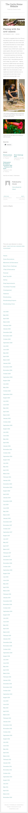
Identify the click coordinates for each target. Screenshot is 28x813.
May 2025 (5, 353)
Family (11, 175)
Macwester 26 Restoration (10, 262)
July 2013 (5, 701)
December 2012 (7, 725)
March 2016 (6, 590)
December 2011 (7, 766)
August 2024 (6, 380)
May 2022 (5, 439)
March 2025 (6, 360)
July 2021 (5, 463)
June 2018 (6, 508)
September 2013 (7, 694)
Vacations (6, 293)
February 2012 (7, 759)
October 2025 (7, 339)
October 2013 (6, 690)
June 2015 (6, 621)
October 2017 (6, 528)
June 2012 (6, 745)
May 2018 (5, 511)
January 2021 (6, 480)
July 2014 (5, 659)
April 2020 (6, 494)
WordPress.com (13, 808)
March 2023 (6, 415)
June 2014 (6, 663)
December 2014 (7, 642)
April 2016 (6, 587)
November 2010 (7, 797)
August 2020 (6, 491)
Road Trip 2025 (7, 276)
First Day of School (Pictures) (7, 198)
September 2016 (7, 570)
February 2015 (7, 635)
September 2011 (7, 776)
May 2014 (5, 666)
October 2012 (6, 732)
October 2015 (6, 608)
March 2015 (6, 632)
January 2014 (6, 680)
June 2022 (6, 435)
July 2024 (5, 384)
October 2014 (6, 649)
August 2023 (6, 398)
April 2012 (6, 752)
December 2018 (7, 501)
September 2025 (7, 342)
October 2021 (6, 453)
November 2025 (7, 335)
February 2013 (7, 718)
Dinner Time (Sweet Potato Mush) (20, 198)
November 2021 (7, 449)
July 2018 (5, 504)
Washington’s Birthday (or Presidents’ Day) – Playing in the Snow (7, 165)
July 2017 (5, 539)
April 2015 (6, 628)
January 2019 (6, 497)
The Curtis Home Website (14, 5)
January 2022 (7, 446)
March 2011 (6, 794)
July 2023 (5, 401)
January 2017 (6, 556)
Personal (17, 175)
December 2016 (7, 559)
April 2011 (6, 790)
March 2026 (6, 322)
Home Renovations (8, 259)
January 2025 (7, 363)
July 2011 (5, 783)
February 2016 (7, 594)
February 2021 (7, 477)
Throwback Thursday (9, 286)
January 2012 (6, 763)
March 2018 (6, 515)
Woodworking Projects (9, 300)
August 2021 (6, 460)
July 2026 (6, 311)
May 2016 (5, 584)
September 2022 (7, 425)
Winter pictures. (7, 155)
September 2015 (7, 611)
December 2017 (7, 522)
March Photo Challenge (10, 266)
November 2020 (7, 487)
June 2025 (6, 349)
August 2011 (6, 780)
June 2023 (6, 404)
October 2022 (7, 422)
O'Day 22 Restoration (9, 269)
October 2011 (6, 773)
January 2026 (7, 329)
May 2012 (5, 749)
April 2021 (6, 470)
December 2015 (7, 601)
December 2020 (7, 484)
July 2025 (5, 346)
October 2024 (7, 373)
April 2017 (6, 546)
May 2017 (5, 542)
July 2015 (5, 618)
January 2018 (6, 518)
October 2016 (6, 566)
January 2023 (7, 418)
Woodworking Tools (9, 304)
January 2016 (6, 597)
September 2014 (7, 652)
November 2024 (7, 370)
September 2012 (7, 735)
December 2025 (7, 332)
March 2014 (6, 673)
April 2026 (6, 318)
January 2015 (6, 639)
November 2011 (7, 770)
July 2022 (5, 432)
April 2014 (6, 670)
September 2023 (7, 394)
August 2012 (6, 739)
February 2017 (7, 553)
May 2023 (5, 408)
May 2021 (5, 466)
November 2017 (7, 525)
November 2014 (7, 646)
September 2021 (7, 456)
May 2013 (5, 708)
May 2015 (5, 625)
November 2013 (7, 687)
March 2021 (6, 473)
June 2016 (6, 580)
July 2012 (5, 742)
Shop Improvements (9, 283)
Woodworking (7, 297)
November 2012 (7, 728)
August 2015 (6, 615)
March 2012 (6, 756)
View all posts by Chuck (16, 188)
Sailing (5, 280)
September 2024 (7, 377)
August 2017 (6, 535)
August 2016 (6, 573)
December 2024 (7, 367)
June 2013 (6, 704)
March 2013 (6, 714)
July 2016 (5, 577)
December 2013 (7, 683)
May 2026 (6, 315)
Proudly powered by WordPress (14, 804)
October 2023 (7, 391)
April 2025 (6, 356)
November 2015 (7, 604)
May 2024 (5, 387)
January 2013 (6, 721)
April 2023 (6, 411)
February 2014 (7, 677)
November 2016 (7, 563)
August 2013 (6, 697)
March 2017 (6, 549)
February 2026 (7, 325)
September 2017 (7, 532)
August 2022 (6, 429)
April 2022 (6, 442)
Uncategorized (7, 290)
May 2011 (5, 787)
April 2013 (6, 711)
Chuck (17, 34)
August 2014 (6, 656)
